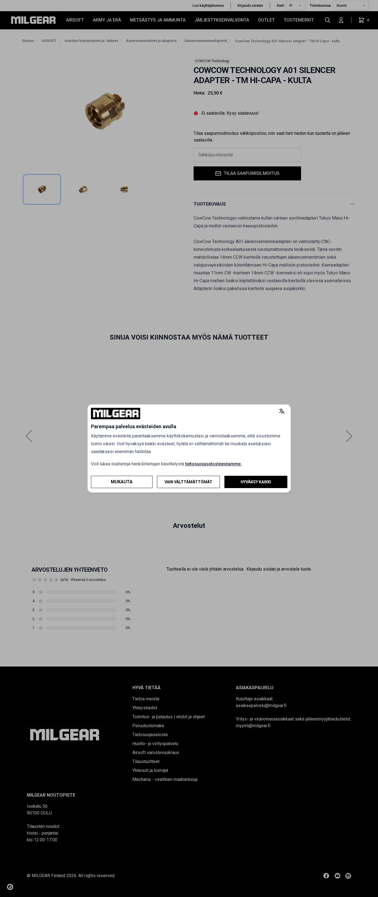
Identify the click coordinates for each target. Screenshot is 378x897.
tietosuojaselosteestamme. (213, 464)
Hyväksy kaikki (256, 482)
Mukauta (122, 481)
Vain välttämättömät (188, 482)
